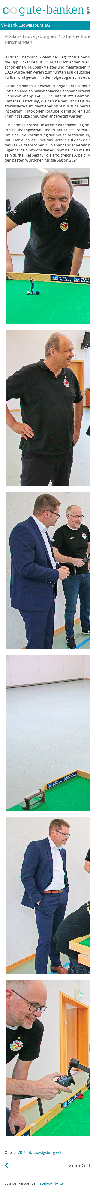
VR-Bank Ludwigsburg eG (39, 1152)
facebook (45, 1183)
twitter (60, 1183)
